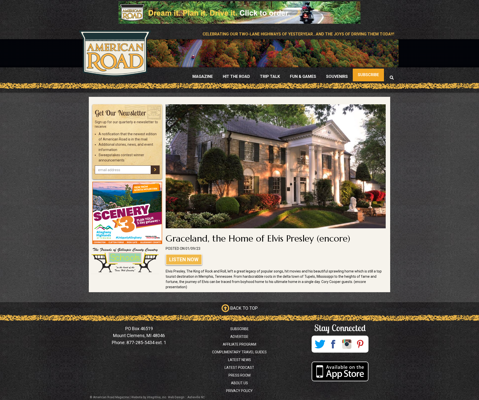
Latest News (239, 360)
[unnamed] (127, 213)
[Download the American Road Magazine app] (340, 371)
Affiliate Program (239, 344)
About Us (239, 383)
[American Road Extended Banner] (239, 12)
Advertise (239, 337)
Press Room (239, 375)
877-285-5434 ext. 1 (146, 342)
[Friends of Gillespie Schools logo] (127, 260)
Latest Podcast (239, 368)
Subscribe (239, 329)
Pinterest (360, 344)
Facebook (333, 344)
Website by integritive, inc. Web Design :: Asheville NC (168, 397)
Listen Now (184, 260)
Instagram (347, 344)
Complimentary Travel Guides (239, 352)
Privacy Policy (239, 391)
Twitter (320, 344)
